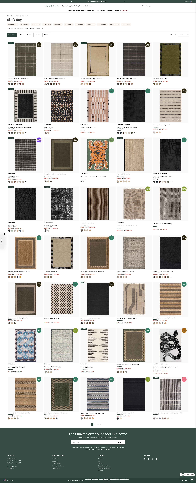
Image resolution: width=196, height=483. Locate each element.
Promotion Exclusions (58, 466)
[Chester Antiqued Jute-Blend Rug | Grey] (134, 252)
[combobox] (183, 35)
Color (82, 10)
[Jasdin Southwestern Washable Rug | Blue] (25, 345)
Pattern (46, 35)
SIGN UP (120, 442)
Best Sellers (71, 10)
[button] (12, 35)
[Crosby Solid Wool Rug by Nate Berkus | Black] (170, 252)
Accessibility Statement (104, 466)
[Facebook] (148, 459)
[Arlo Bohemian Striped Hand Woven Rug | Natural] (134, 203)
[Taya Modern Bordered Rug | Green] (170, 59)
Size (77, 10)
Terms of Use (88, 479)
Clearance (125, 10)
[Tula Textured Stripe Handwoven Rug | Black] (170, 203)
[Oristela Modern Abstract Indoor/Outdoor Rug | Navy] (98, 394)
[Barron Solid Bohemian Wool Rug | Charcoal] (134, 394)
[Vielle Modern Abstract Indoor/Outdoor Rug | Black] (25, 394)
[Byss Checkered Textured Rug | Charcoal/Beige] (61, 299)
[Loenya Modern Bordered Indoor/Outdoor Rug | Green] (134, 345)
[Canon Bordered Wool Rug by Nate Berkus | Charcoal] (25, 299)
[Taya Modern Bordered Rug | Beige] (61, 252)
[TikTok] (152, 459)
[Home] (51, 6)
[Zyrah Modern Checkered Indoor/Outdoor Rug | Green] (61, 394)
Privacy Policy (95, 479)
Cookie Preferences (107, 480)
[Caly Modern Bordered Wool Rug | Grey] (61, 345)
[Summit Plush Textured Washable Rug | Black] (170, 154)
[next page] (104, 424)
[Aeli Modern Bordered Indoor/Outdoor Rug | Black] (25, 252)
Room (88, 10)
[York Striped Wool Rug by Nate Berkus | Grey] (170, 105)
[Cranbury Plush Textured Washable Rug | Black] (134, 105)
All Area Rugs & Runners (16, 15)
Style (93, 10)
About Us (100, 459)
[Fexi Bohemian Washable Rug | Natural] (98, 105)
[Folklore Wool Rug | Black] (61, 105)
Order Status (55, 468)
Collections (101, 10)
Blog (99, 461)
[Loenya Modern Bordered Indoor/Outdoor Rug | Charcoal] (98, 252)
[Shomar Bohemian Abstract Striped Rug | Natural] (134, 299)
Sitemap (100, 470)
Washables (109, 10)
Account (54, 461)
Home (8, 15)
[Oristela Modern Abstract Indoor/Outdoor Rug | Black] (170, 299)
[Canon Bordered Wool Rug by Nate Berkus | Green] (61, 154)
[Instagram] (144, 459)
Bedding (117, 10)
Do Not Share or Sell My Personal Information (119, 479)
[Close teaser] (4, 234)
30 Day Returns (56, 463)
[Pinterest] (156, 459)
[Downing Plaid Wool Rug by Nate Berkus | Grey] (61, 59)
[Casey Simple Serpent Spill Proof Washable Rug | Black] (170, 345)
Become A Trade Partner (105, 468)
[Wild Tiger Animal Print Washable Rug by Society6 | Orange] (98, 154)
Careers (100, 463)
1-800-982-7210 (11, 459)
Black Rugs (25, 15)
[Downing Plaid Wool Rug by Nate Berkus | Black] (134, 59)
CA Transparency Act (103, 479)
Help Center (55, 459)
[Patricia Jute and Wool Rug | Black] (98, 203)
